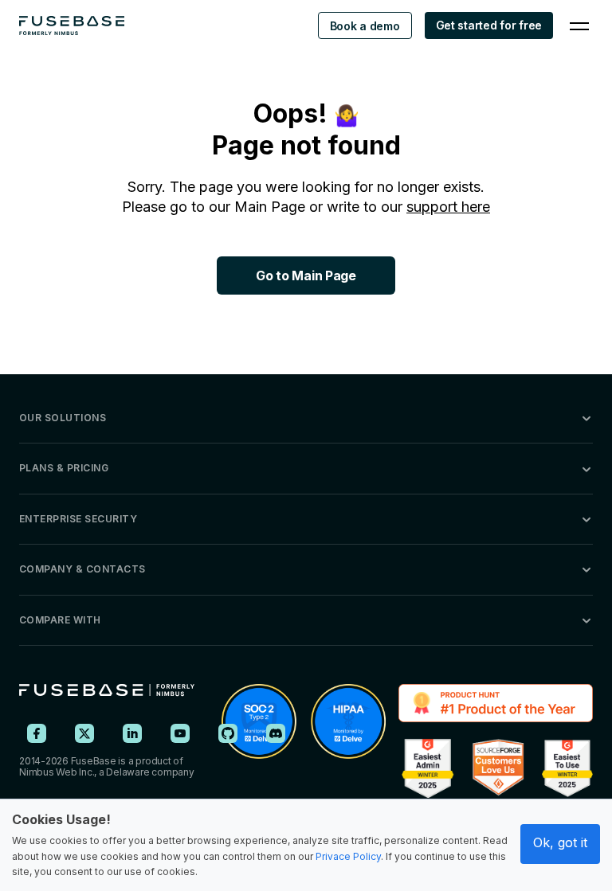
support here (448, 206)
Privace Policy (348, 856)
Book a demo (365, 26)
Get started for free (489, 25)
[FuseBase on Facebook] (36, 733)
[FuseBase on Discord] (275, 733)
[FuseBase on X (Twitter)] (84, 733)
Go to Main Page (305, 275)
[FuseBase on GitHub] (227, 733)
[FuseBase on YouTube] (180, 733)
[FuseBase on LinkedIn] (132, 733)
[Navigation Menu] (579, 25)
